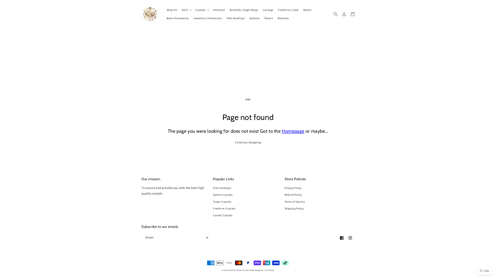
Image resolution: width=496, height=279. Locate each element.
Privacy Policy (293, 188)
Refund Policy (293, 194)
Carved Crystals (222, 215)
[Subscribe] (206, 237)
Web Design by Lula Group (262, 270)
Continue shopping (248, 142)
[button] (186, 10)
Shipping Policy (294, 208)
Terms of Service (295, 201)
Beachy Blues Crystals (239, 270)
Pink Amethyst (222, 188)
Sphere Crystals (222, 194)
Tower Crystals (222, 201)
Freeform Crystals (224, 208)
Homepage (293, 131)
